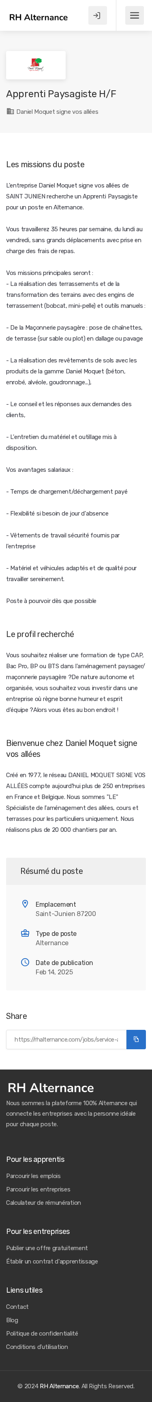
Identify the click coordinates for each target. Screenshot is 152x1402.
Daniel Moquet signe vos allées (56, 111)
